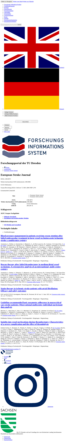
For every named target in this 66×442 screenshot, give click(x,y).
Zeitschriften (25, 121)
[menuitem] (34, 4)
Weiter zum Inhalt (18, 1)
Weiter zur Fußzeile (28, 1)
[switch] (9, 112)
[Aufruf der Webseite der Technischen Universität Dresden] (8, 353)
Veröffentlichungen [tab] (9, 232)
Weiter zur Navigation (6, 1)
